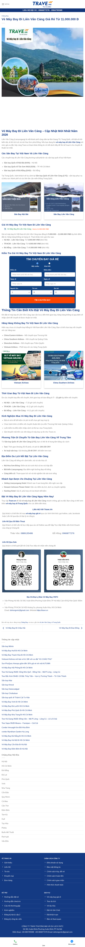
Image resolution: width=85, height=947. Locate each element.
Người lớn (14, 288)
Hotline (15, 944)
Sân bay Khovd (8, 685)
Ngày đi (13, 279)
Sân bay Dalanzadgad (10, 689)
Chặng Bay (5, 16)
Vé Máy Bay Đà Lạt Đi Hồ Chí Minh (15, 706)
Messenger (71, 944)
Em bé (56, 288)
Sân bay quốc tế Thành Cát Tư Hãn (16, 697)
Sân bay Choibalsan (10, 693)
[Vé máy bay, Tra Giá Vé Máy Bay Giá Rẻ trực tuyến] (42, 4)
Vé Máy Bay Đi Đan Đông (69, 628)
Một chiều (35, 266)
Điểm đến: (47, 270)
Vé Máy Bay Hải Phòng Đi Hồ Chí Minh (17, 668)
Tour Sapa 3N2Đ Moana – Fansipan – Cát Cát (20, 723)
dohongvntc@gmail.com (19, 610)
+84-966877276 (41, 932)
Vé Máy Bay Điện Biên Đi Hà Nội (15, 749)
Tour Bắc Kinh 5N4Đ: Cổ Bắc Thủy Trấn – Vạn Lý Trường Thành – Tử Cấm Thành (34, 676)
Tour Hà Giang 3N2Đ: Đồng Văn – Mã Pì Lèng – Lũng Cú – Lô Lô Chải (29, 719)
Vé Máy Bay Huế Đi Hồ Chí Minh (14, 651)
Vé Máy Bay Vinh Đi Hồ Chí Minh (15, 702)
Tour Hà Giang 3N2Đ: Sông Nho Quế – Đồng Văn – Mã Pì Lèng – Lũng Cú (31, 672)
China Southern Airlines (63, 383)
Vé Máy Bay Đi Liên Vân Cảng (28, 229)
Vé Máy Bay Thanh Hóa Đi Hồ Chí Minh (17, 655)
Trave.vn (12, 501)
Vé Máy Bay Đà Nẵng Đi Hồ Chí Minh (16, 736)
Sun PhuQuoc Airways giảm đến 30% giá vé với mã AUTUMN (26, 663)
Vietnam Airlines (21, 383)
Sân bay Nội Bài (21, 214)
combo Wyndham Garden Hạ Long (15, 732)
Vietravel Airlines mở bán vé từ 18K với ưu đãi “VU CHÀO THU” (27, 659)
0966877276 (68, 533)
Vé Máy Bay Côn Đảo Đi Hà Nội (14, 744)
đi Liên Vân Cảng (45, 622)
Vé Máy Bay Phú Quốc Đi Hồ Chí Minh (17, 710)
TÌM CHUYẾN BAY (42, 300)
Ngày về (47, 279)
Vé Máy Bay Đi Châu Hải (15, 628)
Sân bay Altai (7, 680)
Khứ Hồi (47, 266)
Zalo (43, 945)
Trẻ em (34, 288)
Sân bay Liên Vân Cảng (64, 214)
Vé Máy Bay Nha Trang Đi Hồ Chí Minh (17, 715)
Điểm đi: (13, 270)
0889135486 (27, 533)
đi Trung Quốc (56, 622)
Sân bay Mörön (8, 646)
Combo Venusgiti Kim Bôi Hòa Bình (16, 727)
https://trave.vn (42, 610)
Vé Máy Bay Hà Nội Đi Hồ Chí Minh (16, 740)
